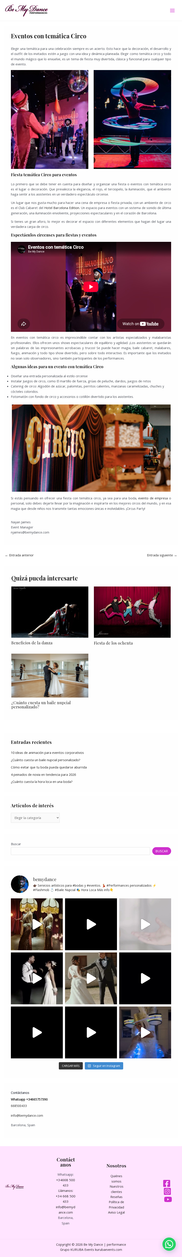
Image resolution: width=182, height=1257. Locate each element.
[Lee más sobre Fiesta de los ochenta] (132, 611)
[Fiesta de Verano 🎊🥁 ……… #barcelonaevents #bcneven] (145, 1032)
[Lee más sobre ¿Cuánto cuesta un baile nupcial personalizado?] (49, 675)
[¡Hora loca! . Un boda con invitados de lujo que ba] (91, 1032)
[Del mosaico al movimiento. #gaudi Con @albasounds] (145, 978)
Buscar (16, 844)
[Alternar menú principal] (172, 10)
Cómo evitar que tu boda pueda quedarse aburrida (49, 767)
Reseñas (116, 1196)
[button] (169, 1244)
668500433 (19, 1106)
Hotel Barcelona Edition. (62, 207)
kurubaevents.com (108, 1249)
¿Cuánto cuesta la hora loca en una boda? (42, 781)
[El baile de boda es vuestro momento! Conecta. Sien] (37, 978)
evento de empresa (153, 498)
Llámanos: (65, 1190)
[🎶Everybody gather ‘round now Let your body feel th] (37, 1032)
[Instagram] (167, 1191)
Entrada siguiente (162, 555)
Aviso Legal (116, 1212)
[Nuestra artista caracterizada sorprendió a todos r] (91, 924)
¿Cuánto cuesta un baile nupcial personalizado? (41, 704)
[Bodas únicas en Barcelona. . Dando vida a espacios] (37, 924)
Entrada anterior (19, 555)
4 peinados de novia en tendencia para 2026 (43, 774)
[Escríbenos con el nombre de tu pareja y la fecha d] (145, 924)
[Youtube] (168, 1199)
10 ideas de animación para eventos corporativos (47, 752)
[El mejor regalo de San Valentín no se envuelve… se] (91, 978)
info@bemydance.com (27, 1115)
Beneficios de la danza (31, 642)
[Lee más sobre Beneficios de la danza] (49, 611)
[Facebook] (167, 1183)
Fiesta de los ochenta (113, 643)
